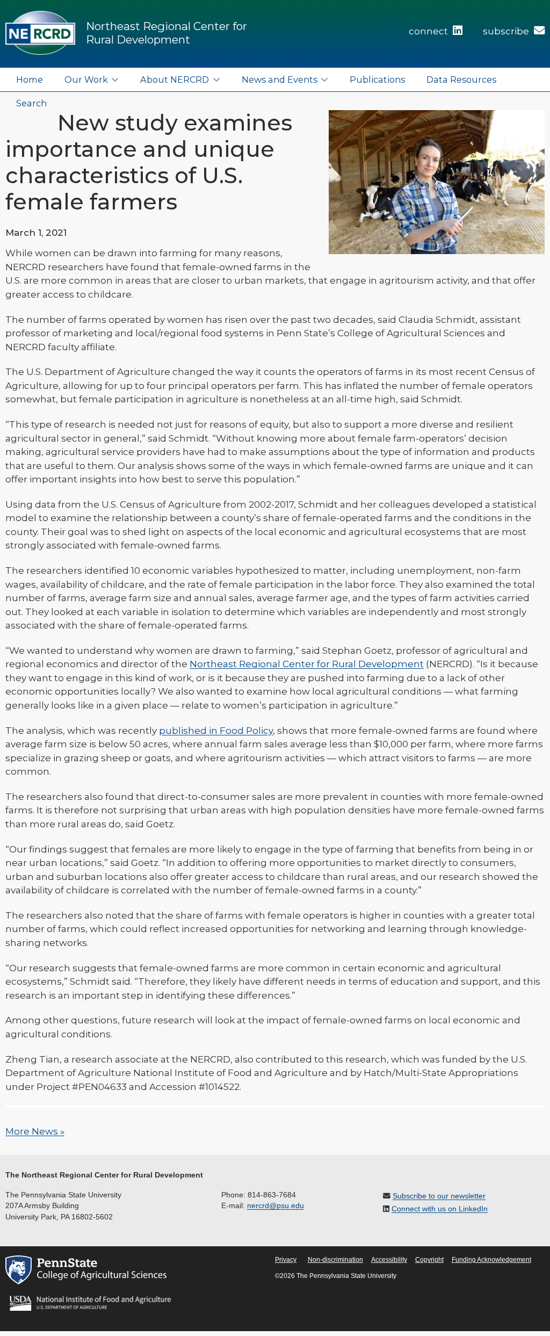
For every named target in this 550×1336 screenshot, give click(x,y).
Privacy (285, 1259)
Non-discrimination (335, 1259)
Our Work (86, 79)
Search (31, 103)
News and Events (279, 79)
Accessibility (389, 1259)
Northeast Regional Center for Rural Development (166, 32)
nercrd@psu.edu (275, 1206)
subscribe (507, 31)
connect (429, 31)
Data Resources (461, 79)
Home (29, 79)
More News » (34, 1131)
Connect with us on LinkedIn (440, 1209)
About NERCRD (174, 79)
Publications (377, 79)
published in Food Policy (216, 730)
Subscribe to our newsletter (439, 1196)
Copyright (429, 1259)
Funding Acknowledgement (491, 1259)
